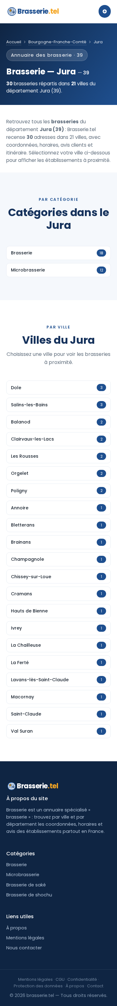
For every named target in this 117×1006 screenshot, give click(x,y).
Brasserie (38, 11)
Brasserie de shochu (29, 895)
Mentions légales (25, 938)
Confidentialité (82, 979)
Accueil (13, 42)
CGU (60, 979)
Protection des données (38, 986)
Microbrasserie (22, 874)
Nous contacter (24, 948)
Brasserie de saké (26, 885)
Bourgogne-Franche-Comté (57, 42)
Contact (95, 986)
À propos (16, 928)
